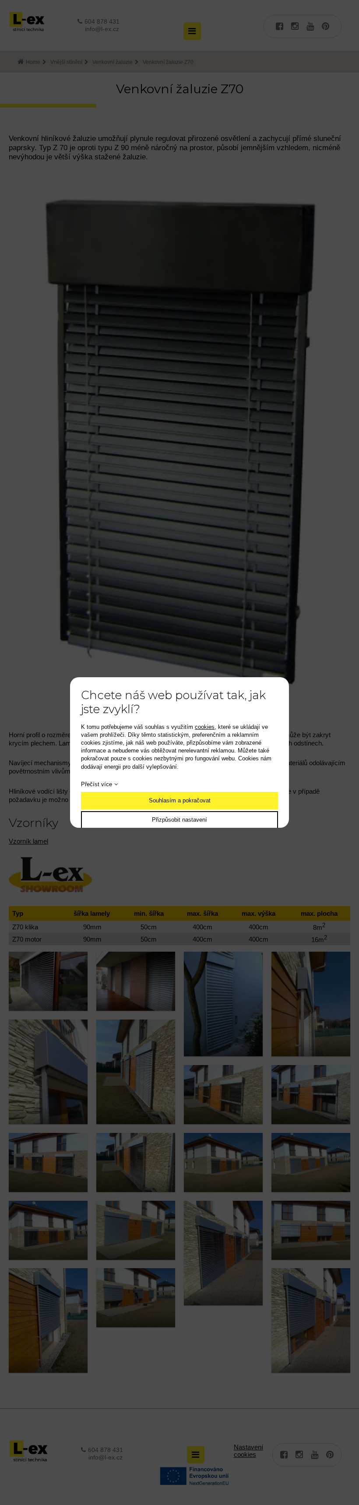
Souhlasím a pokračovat (180, 800)
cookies (205, 727)
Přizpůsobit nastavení (179, 819)
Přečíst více (96, 784)
